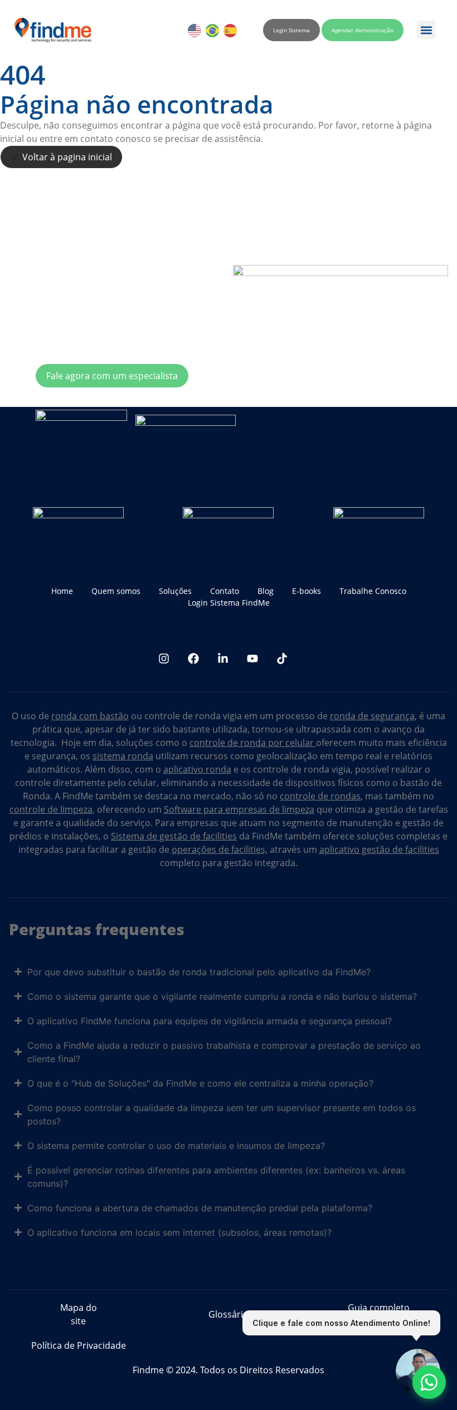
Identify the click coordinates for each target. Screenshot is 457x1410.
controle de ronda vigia (193, 716)
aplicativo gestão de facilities (379, 849)
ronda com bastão (90, 716)
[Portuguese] (213, 30)
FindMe (77, 796)
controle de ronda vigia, (303, 769)
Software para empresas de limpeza (239, 809)
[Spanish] (230, 30)
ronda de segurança (372, 716)
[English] (195, 30)
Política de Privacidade (78, 1345)
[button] (426, 30)
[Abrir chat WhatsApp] (429, 1382)
